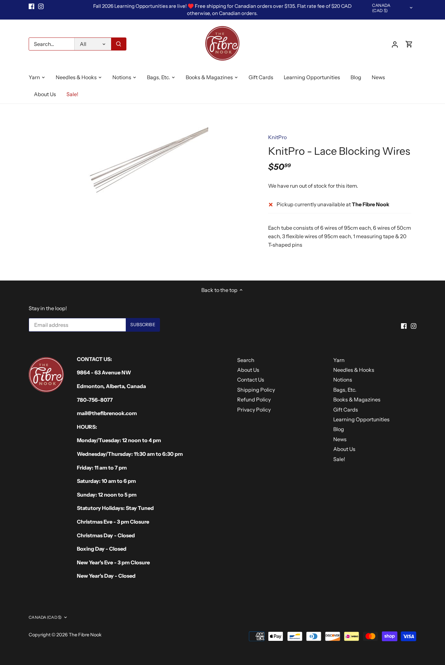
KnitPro (277, 137)
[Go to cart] (409, 44)
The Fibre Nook (85, 635)
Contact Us (250, 379)
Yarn (339, 360)
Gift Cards (345, 409)
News (340, 439)
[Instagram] (41, 6)
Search (245, 360)
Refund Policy (254, 399)
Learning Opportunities (361, 419)
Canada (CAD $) (381, 8)
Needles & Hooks (353, 370)
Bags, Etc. (344, 389)
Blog (338, 429)
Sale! (339, 459)
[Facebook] (31, 6)
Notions (342, 379)
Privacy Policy (254, 409)
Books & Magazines (356, 399)
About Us (248, 370)
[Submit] (118, 44)
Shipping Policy (256, 389)
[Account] (395, 44)
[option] (143, 162)
